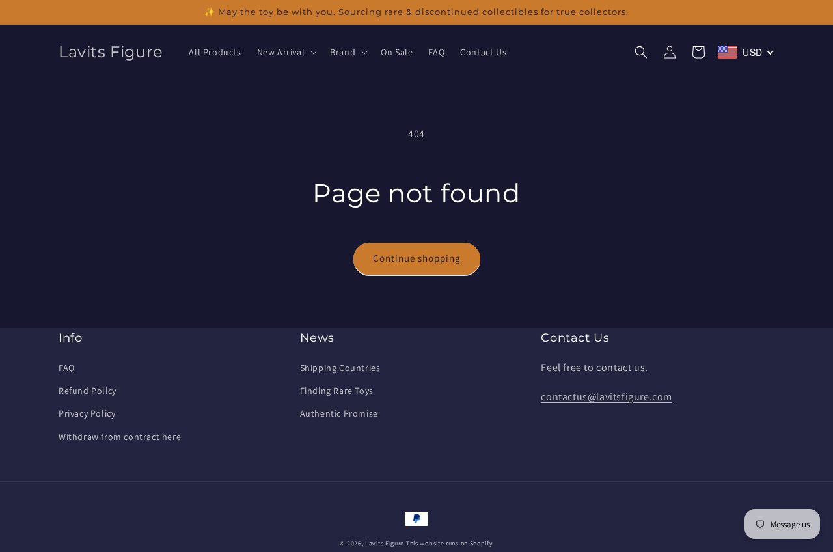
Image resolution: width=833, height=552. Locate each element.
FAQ (67, 368)
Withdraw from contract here (120, 437)
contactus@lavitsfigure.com (606, 397)
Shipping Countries (340, 368)
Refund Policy (87, 390)
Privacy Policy (87, 413)
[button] (286, 52)
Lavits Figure (384, 543)
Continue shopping (417, 258)
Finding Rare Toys (337, 390)
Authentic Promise (339, 413)
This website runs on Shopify (449, 543)
